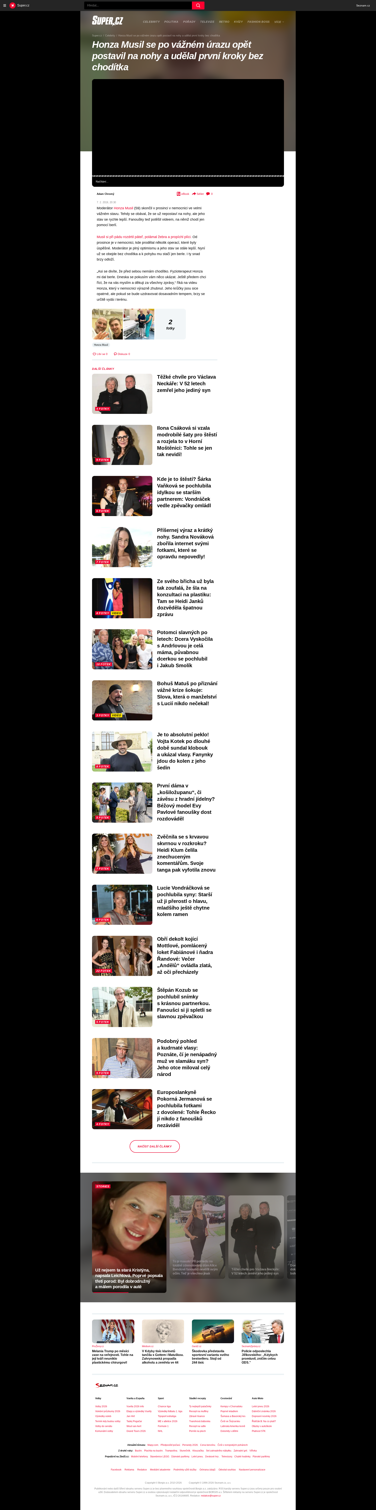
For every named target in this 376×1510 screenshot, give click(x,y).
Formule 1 (163, 1426)
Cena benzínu (207, 1445)
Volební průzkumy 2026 (107, 1411)
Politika (171, 21)
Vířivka (253, 1450)
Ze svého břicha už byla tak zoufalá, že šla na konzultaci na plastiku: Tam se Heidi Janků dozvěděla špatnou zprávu (185, 597)
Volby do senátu (103, 1426)
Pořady (189, 21)
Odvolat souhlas (227, 1469)
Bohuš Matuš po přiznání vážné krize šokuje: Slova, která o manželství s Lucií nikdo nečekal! (187, 693)
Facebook (116, 1469)
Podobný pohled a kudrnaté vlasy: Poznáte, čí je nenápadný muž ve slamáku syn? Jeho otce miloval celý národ (187, 1057)
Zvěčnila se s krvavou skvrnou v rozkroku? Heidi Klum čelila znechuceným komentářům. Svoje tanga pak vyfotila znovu (186, 853)
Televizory (226, 1456)
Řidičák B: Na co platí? (264, 1421)
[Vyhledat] (198, 5)
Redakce (142, 1469)
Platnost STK (259, 1431)
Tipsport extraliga (167, 1416)
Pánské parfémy (261, 1456)
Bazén (138, 1450)
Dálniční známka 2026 (264, 1411)
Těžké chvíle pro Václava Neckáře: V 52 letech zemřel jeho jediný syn (186, 383)
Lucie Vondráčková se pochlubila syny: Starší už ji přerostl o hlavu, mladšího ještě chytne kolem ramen (184, 901)
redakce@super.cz (211, 1495)
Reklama (129, 1469)
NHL (160, 1431)
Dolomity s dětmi (229, 1431)
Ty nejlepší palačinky (200, 1406)
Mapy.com (152, 1445)
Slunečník (185, 1450)
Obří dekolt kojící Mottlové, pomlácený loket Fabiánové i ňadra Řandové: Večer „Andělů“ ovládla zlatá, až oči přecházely (185, 955)
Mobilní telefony (139, 1456)
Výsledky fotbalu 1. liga (170, 1411)
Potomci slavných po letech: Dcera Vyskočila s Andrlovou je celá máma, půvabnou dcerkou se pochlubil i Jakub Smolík (185, 648)
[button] (188, 127)
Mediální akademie (160, 1469)
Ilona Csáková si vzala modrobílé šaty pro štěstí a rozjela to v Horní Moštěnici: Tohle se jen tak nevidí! (187, 441)
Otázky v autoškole (262, 1426)
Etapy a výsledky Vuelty (139, 1411)
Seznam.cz (363, 5)
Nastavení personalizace (252, 1469)
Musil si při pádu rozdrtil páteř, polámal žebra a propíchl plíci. (144, 237)
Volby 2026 (101, 1406)
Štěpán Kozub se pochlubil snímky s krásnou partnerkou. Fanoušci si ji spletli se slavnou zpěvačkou (184, 1003)
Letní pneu (197, 1456)
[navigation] (5, 5)
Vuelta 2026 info (135, 1406)
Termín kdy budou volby (107, 1421)
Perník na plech (197, 1431)
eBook (185, 193)
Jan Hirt (131, 1416)
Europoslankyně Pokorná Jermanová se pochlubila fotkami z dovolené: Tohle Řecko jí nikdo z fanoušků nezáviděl (186, 1108)
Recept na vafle (197, 1426)
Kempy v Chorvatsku (231, 1406)
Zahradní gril (240, 1450)
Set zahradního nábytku (218, 1450)
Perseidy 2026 (190, 1445)
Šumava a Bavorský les (233, 1416)
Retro (224, 21)
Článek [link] (101, 91)
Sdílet (200, 193)
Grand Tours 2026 (136, 1431)
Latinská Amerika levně (233, 1426)
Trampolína (171, 1450)
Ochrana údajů (207, 1469)
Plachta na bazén (153, 1450)
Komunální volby (104, 1431)
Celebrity (151, 21)
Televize (207, 21)
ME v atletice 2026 (167, 1421)
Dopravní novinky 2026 (264, 1416)
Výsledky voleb (103, 1416)
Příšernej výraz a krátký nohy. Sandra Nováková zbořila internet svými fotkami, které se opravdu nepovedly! (185, 543)
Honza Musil (123, 208)
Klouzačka (198, 1450)
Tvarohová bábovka (199, 1421)
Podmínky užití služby (185, 1469)
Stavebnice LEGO (159, 1456)
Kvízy (238, 21)
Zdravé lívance (197, 1416)
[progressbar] (188, 176)
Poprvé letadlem (229, 1411)
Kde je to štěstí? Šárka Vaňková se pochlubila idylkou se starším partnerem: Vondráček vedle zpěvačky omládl (184, 492)
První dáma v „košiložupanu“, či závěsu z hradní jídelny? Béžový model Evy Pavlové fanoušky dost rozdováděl (186, 802)
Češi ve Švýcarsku (230, 1421)
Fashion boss (259, 21)
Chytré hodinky (242, 1456)
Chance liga (164, 1406)
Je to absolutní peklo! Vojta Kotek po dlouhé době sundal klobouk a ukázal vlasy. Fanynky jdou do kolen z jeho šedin (185, 751)
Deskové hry (212, 1456)
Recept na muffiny (198, 1411)
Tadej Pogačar (134, 1421)
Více (277, 21)
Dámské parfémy (180, 1456)
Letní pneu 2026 (260, 1406)
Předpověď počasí (170, 1445)
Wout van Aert (134, 1426)
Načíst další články (155, 1146)
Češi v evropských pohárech (233, 1445)
